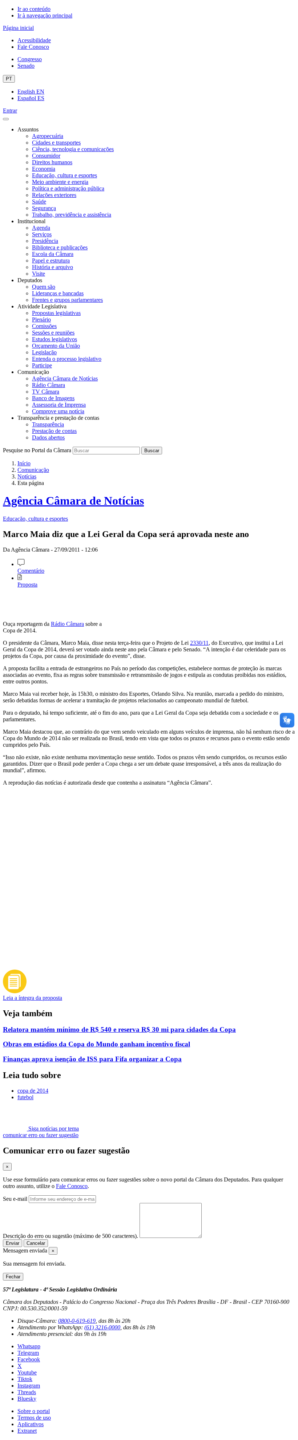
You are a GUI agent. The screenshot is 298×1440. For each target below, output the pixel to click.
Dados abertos (48, 437)
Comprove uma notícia (58, 411)
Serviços (42, 234)
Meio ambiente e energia (60, 182)
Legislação (44, 352)
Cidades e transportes (56, 142)
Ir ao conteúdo (34, 9)
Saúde (39, 201)
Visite (38, 274)
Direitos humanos (52, 162)
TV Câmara (45, 391)
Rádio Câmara (48, 385)
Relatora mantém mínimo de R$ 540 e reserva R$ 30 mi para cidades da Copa (119, 1029)
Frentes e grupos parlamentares (67, 300)
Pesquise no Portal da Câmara (37, 450)
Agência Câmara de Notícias (65, 378)
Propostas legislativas (56, 313)
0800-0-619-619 (77, 1321)
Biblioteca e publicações (60, 247)
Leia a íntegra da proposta (32, 998)
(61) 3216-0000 (102, 1327)
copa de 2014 (32, 1091)
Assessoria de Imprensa (59, 405)
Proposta (27, 584)
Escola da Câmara (52, 254)
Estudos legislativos (54, 339)
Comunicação (33, 470)
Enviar (12, 1243)
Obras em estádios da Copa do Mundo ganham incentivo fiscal (96, 1044)
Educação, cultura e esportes (64, 175)
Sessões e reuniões (53, 333)
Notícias (26, 476)
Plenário (41, 319)
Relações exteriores (54, 195)
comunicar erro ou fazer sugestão (40, 1135)
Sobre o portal (33, 1411)
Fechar (13, 1276)
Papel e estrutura (51, 260)
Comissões (44, 326)
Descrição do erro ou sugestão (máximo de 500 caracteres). (70, 1236)
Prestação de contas (54, 431)
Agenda (41, 228)
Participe (42, 365)
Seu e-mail (15, 1199)
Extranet (27, 1431)
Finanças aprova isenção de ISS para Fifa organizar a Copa (92, 1059)
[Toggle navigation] (6, 119)
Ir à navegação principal (44, 15)
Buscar (151, 450)
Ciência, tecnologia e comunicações (73, 149)
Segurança (44, 208)
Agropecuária (47, 136)
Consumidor (46, 156)
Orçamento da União (56, 346)
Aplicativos (30, 1424)
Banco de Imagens (53, 398)
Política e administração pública (68, 188)
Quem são (43, 287)
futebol (25, 1097)
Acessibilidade (34, 40)
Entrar (10, 110)
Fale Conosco (33, 47)
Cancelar (36, 1243)
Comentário (30, 571)
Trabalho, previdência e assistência (71, 215)
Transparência (48, 424)
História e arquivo (52, 267)
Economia (43, 169)
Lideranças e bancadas (58, 293)
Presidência (45, 241)
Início (24, 463)
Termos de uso (34, 1418)
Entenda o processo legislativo (66, 359)
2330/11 (199, 643)
